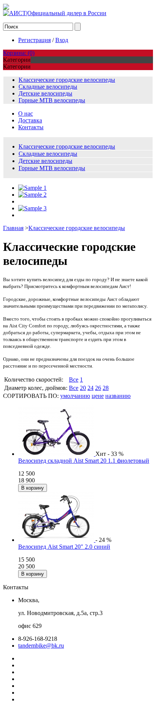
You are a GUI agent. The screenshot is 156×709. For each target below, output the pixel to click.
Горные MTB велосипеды (52, 100)
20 (83, 388)
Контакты (31, 127)
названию (118, 396)
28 (106, 388)
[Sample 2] (32, 194)
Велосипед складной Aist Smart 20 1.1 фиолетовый (83, 460)
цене (98, 396)
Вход (61, 40)
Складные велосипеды (48, 86)
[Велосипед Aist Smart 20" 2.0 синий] (56, 540)
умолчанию (75, 396)
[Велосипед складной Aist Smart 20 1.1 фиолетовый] (56, 454)
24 (90, 388)
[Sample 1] (32, 188)
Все (73, 379)
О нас (25, 113)
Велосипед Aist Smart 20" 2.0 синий (64, 546)
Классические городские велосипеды (67, 80)
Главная (13, 228)
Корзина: (18, 53)
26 (98, 388)
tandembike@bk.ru (41, 645)
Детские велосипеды (45, 93)
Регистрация (34, 40)
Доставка (30, 120)
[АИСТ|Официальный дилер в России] (54, 13)
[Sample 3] (32, 208)
